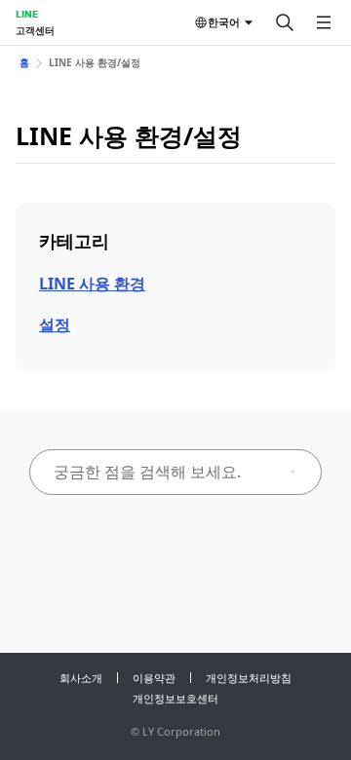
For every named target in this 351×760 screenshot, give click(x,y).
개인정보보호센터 (175, 698)
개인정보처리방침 (249, 677)
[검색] (284, 22)
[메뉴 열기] (323, 22)
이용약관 (154, 677)
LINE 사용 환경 (92, 283)
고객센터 (35, 30)
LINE (27, 13)
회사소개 (80, 677)
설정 (54, 324)
